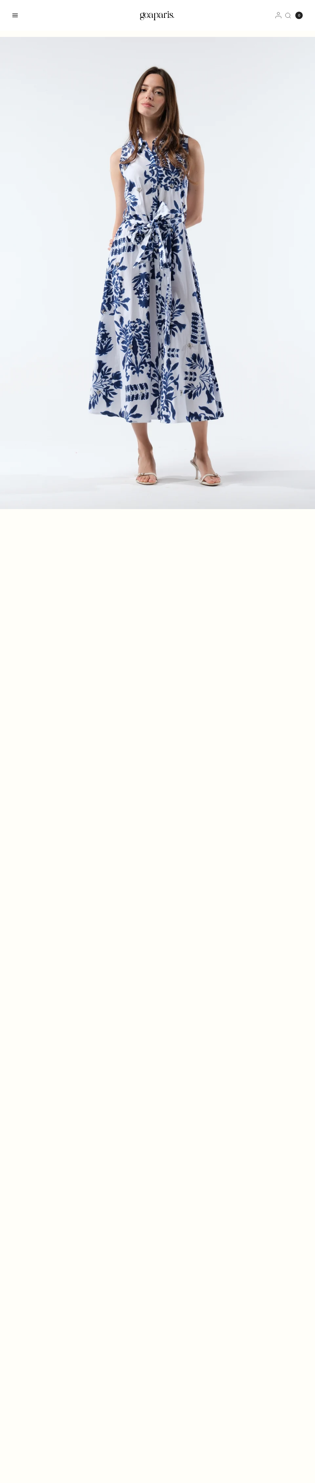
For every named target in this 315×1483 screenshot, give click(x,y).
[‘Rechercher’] (288, 15)
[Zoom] (157, 273)
